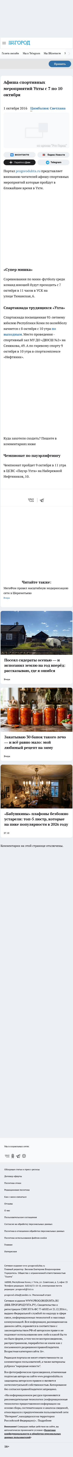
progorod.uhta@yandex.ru (18, 1294)
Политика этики (12, 1183)
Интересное (10, 1251)
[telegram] (43, 500)
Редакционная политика (17, 1189)
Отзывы (8, 1203)
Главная (8, 1244)
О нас (7, 1210)
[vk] (31, 500)
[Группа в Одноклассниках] (13, 1156)
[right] (69, 54)
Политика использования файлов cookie (25, 1237)
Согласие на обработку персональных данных (28, 1224)
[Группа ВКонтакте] (20, 155)
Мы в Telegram (31, 53)
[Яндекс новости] (53, 155)
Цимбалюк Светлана (48, 108)
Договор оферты (13, 1176)
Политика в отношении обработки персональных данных (34, 1231)
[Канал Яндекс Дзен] (20, 162)
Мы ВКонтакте (52, 53)
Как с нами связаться (15, 1196)
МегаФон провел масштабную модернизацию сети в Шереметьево (36, 592)
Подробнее (44, 1420)
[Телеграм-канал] (53, 162)
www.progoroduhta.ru (33, 1265)
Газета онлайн (10, 53)
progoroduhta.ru (28, 171)
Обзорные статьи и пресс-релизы (22, 1169)
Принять (60, 64)
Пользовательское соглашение (20, 1217)
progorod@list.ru (25, 1289)
